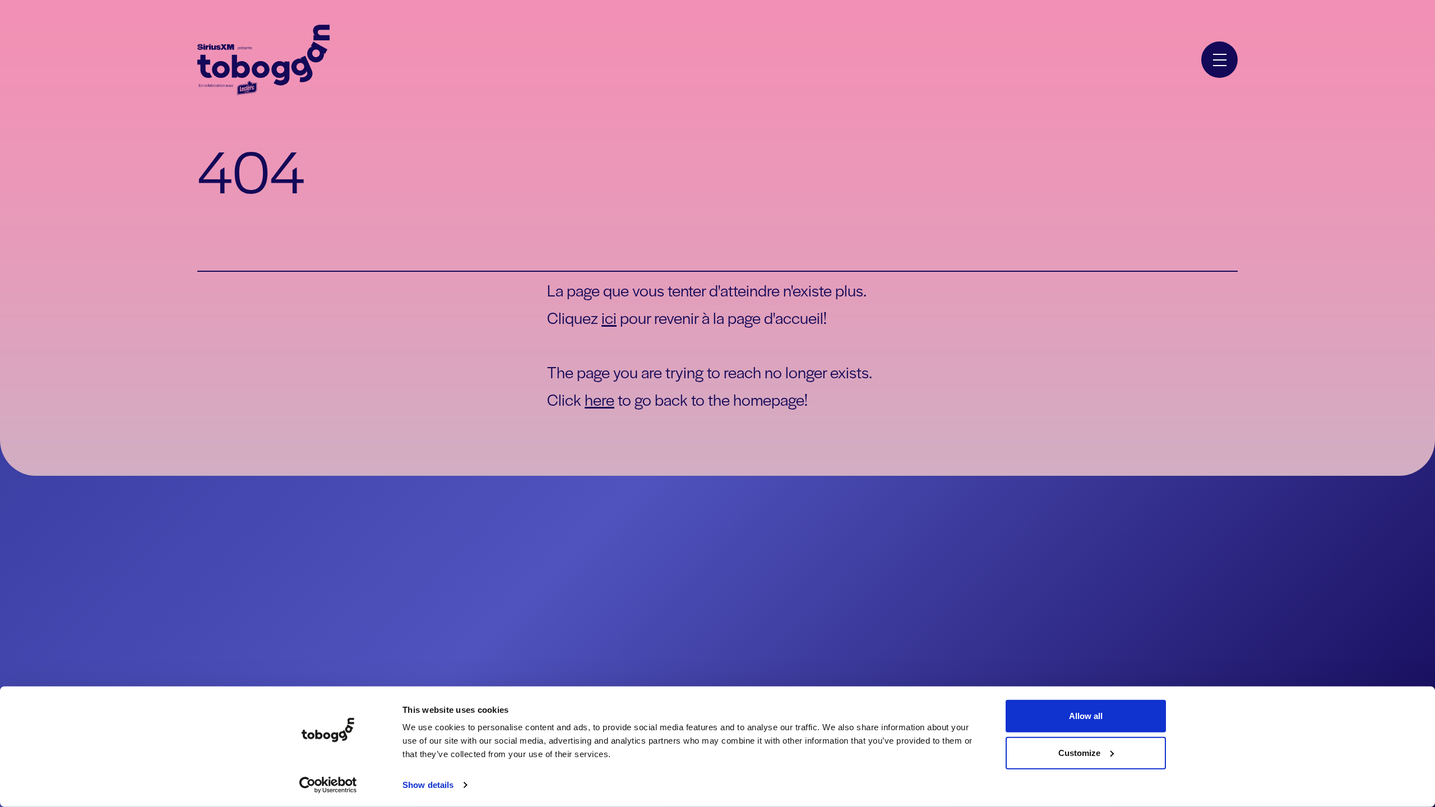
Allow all (1086, 716)
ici (609, 317)
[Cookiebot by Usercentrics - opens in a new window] (328, 785)
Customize (1079, 752)
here (599, 399)
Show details (427, 785)
